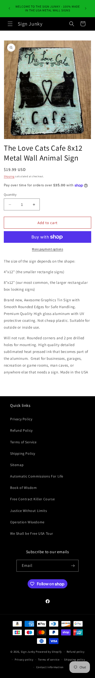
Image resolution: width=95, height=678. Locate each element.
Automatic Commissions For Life (36, 476)
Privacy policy (24, 659)
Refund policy (76, 651)
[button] (10, 23)
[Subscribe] (72, 566)
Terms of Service (23, 442)
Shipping (9, 176)
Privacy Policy (21, 419)
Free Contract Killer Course (32, 499)
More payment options (47, 249)
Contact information (50, 667)
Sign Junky (28, 651)
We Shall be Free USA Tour (31, 533)
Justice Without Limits (28, 510)
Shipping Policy (22, 453)
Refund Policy (21, 430)
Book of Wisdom (23, 487)
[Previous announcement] (9, 8)
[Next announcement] (85, 8)
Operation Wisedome (27, 522)
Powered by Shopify (49, 651)
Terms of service (48, 659)
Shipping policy (74, 659)
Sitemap (17, 465)
